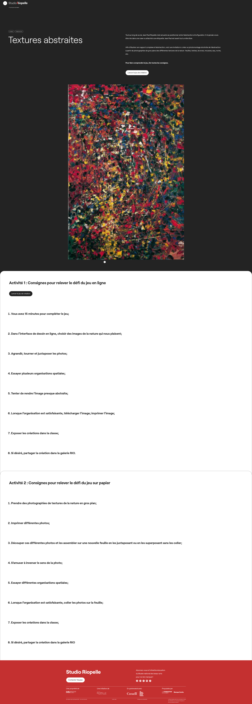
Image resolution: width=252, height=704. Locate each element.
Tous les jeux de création (14, 7)
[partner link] (71, 692)
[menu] (6, 3)
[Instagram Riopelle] (141, 681)
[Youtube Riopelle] (147, 681)
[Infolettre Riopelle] (150, 681)
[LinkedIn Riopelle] (144, 681)
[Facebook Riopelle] (137, 681)
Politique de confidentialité (142, 699)
